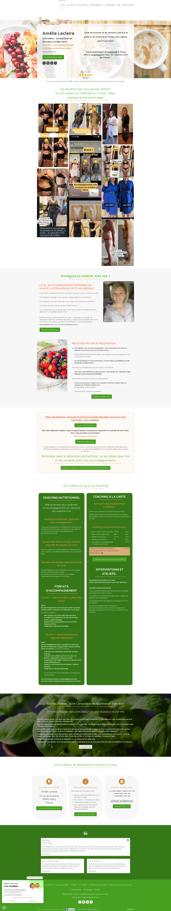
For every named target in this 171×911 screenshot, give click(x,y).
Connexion (130, 909)
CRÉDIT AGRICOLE (93, 909)
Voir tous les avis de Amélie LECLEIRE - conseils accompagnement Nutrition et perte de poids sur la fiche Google (85, 81)
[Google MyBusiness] (47, 63)
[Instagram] (55, 63)
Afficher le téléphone (122, 800)
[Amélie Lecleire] (49, 31)
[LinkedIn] (51, 63)
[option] (85, 847)
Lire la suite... (46, 854)
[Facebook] (44, 63)
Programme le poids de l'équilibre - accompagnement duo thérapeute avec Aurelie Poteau (104, 550)
